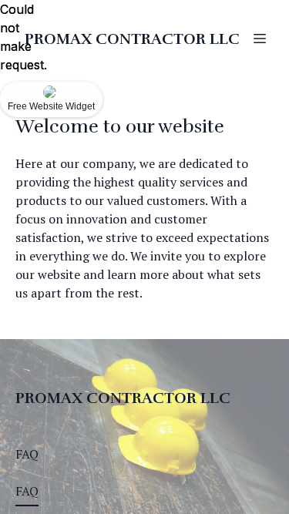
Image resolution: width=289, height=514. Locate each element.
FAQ (27, 453)
